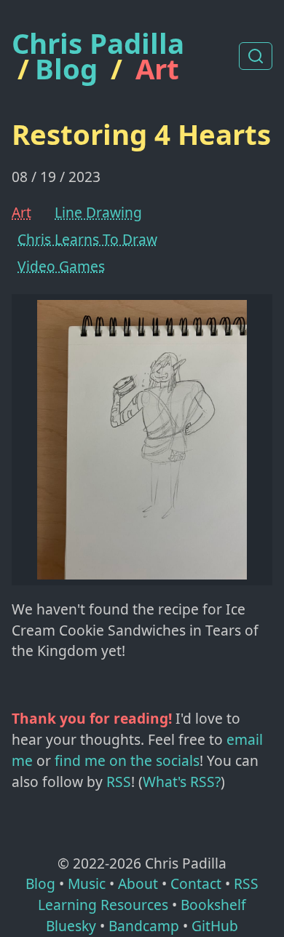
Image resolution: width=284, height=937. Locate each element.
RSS (118, 781)
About (138, 883)
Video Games (61, 266)
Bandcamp (144, 926)
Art (157, 68)
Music (87, 883)
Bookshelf (213, 904)
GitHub (215, 926)
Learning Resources (103, 904)
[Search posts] (255, 56)
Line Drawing (98, 212)
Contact (195, 883)
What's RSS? (182, 781)
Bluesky (71, 926)
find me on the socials (127, 760)
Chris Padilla (98, 43)
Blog (66, 68)
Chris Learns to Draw (87, 239)
